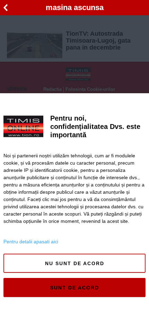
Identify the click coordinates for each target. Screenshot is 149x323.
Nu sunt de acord (74, 263)
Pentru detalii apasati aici (30, 241)
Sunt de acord (74, 287)
